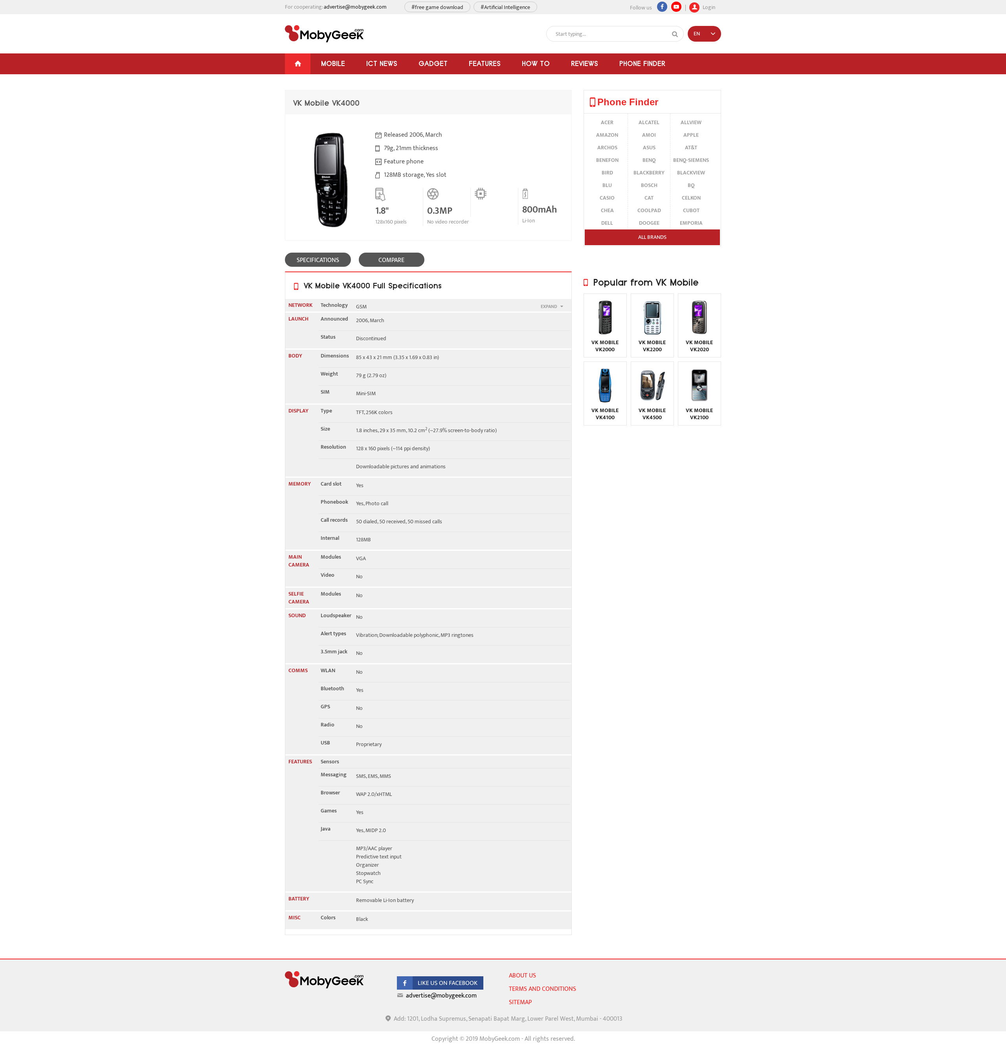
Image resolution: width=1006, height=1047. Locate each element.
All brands (652, 237)
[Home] (297, 63)
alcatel (649, 122)
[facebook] (440, 987)
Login (708, 6)
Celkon (691, 197)
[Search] (675, 34)
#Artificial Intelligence (505, 7)
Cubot (691, 210)
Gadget (433, 63)
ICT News (381, 63)
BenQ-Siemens (691, 160)
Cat (649, 197)
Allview (691, 122)
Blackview (691, 172)
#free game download (437, 7)
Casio (607, 197)
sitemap (520, 1002)
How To (536, 63)
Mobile (333, 63)
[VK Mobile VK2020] (699, 333)
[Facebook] (662, 7)
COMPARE (391, 260)
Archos (607, 147)
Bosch (649, 185)
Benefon (607, 160)
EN (697, 33)
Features (485, 63)
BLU (607, 185)
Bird (607, 172)
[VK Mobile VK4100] (605, 401)
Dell (607, 222)
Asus (649, 147)
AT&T (691, 147)
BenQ (649, 160)
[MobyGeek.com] (324, 33)
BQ (691, 185)
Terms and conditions (542, 989)
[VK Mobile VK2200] (652, 333)
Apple (691, 134)
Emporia (691, 222)
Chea (607, 210)
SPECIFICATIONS (318, 260)
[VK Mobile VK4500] (652, 401)
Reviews (584, 63)
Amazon (607, 134)
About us (522, 975)
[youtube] (676, 7)
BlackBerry (649, 172)
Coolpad (649, 210)
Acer (607, 122)
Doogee (649, 222)
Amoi (649, 134)
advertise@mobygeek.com (355, 6)
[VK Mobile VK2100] (699, 401)
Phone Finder (642, 63)
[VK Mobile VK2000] (605, 333)
